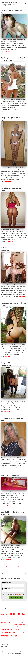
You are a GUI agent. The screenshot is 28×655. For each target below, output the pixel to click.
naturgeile (8, 622)
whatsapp (20, 636)
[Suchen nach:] (14, 573)
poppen (16, 624)
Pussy (2, 626)
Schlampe (6, 626)
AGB (2, 642)
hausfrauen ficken (22, 617)
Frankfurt (7, 616)
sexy (13, 632)
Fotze (2, 617)
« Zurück (5, 567)
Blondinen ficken (23, 611)
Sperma (25, 632)
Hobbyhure (12, 618)
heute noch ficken (5, 618)
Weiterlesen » (7, 51)
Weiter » (22, 567)
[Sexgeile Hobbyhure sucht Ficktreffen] (14, 143)
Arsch (6, 611)
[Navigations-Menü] (25, 4)
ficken (13, 614)
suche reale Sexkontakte (10, 476)
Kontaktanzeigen (4, 620)
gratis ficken (14, 616)
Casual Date (7, 614)
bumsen (2, 614)
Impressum (4, 646)
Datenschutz (4, 644)
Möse (22, 620)
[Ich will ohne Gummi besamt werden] (14, 210)
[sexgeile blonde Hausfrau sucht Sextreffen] (14, 530)
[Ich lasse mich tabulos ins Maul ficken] (14, 26)
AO (3, 611)
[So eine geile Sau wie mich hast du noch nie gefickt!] (14, 80)
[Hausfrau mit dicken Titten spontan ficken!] (14, 439)
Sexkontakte (14, 629)
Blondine (17, 611)
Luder (15, 620)
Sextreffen (6, 632)
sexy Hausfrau (17, 632)
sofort (22, 632)
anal (2, 611)
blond (14, 611)
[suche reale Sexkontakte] (14, 483)
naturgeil (3, 622)
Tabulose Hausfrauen (8, 652)
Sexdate (16, 627)
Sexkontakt (5, 629)
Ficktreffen (20, 614)
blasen (11, 611)
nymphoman (13, 622)
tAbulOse (12, 636)
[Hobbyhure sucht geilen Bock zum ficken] (14, 325)
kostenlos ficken (10, 620)
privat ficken (22, 624)
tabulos (4, 636)
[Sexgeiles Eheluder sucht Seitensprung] (14, 382)
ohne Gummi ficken (10, 624)
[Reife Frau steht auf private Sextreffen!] (14, 267)
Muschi (18, 620)
